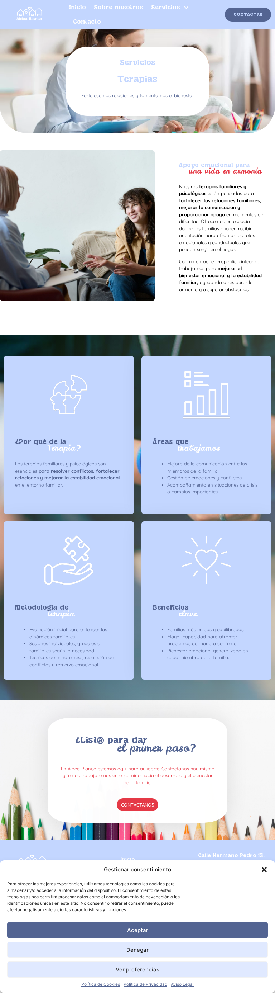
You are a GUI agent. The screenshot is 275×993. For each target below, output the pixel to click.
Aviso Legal (182, 984)
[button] (264, 869)
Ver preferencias (137, 969)
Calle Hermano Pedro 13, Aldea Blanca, (231, 858)
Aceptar (137, 930)
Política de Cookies (100, 984)
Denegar (137, 949)
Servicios (165, 7)
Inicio (77, 7)
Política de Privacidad (145, 984)
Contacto (87, 21)
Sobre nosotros (118, 7)
